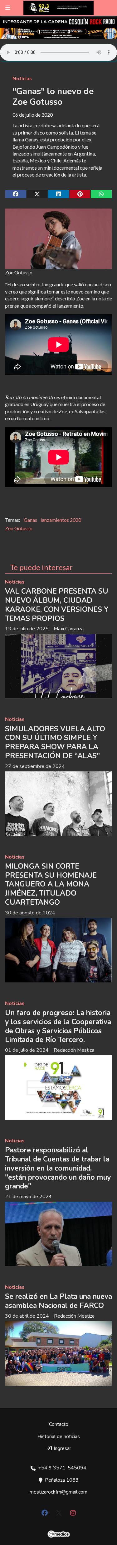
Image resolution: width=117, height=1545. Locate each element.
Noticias (22, 78)
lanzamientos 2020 (61, 520)
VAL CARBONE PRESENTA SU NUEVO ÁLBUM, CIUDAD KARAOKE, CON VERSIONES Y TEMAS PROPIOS (57, 604)
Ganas (30, 520)
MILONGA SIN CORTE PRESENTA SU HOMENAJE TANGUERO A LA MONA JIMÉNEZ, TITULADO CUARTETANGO (51, 884)
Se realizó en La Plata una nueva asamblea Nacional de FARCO (58, 1301)
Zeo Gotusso (18, 528)
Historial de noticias (58, 1436)
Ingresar (61, 1448)
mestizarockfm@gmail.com (58, 1492)
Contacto (58, 1424)
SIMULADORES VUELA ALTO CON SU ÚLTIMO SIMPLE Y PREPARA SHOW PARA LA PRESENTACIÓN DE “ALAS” (55, 742)
